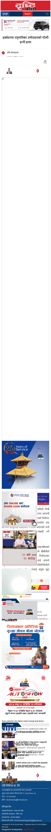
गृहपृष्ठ (5, 14)
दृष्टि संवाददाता (13, 53)
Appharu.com (29, 829)
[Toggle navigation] (47, 14)
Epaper (28, 13)
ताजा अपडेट (9, 724)
